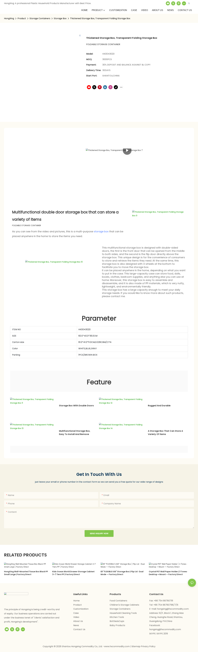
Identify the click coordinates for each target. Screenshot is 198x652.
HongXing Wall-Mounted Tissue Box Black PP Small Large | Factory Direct (26, 573)
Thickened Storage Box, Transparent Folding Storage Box (100, 18)
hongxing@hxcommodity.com (173, 608)
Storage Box (60, 18)
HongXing (9, 18)
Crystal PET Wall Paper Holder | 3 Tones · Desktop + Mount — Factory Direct (168, 573)
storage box (101, 231)
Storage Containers (39, 18)
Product (22, 18)
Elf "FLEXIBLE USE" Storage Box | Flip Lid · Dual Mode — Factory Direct (122, 573)
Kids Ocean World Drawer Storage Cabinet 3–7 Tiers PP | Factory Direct (73, 573)
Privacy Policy (148, 646)
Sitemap (136, 646)
